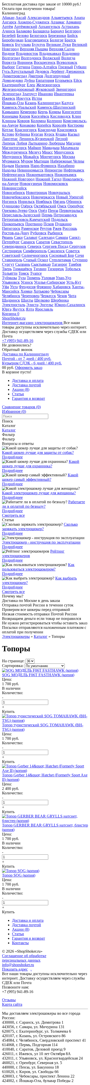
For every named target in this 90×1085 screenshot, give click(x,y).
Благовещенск (36, 40)
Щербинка (60, 300)
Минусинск (64, 152)
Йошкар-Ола (13, 103)
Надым (8, 166)
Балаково (24, 31)
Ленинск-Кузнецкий (36, 139)
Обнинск (74, 201)
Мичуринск (12, 157)
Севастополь (62, 242)
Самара (62, 237)
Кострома (76, 125)
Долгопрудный (57, 76)
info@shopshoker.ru (18, 965)
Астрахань (70, 26)
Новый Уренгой (70, 197)
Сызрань (22, 264)
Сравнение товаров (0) (21, 407)
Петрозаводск (65, 215)
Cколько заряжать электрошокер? (40, 526)
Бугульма (23, 44)
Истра (37, 98)
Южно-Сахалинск (69, 305)
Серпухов (77, 246)
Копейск (44, 125)
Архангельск (49, 26)
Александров (38, 17)
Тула (22, 278)
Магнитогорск (14, 148)
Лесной (61, 139)
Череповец (30, 296)
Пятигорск (11, 228)
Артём (7, 26)
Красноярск (67, 130)
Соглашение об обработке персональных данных (24, 958)
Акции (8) (20, 389)
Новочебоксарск (16, 197)
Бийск (72, 35)
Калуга (68, 103)
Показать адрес (17, 969)
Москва (68, 157)
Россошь (69, 228)
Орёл (42, 210)
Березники (57, 35)
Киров (24, 116)
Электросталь (13, 305)
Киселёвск (40, 116)
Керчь (43, 112)
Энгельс (47, 305)
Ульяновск (11, 282)
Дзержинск (75, 71)
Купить (8, 711)
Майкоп (34, 148)
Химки (26, 291)
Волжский (51, 58)
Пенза (53, 210)
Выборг (8, 67)
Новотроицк (36, 192)
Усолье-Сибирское (49, 282)
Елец (31, 85)
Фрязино (44, 287)
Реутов (46, 228)
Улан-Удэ (63, 278)
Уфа (5, 287)
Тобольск (73, 269)
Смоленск (56, 251)
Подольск (59, 219)
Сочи (79, 255)
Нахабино (66, 166)
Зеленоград (11, 94)
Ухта (14, 287)
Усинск (27, 282)
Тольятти (10, 273)
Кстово (8, 134)
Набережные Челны (67, 161)
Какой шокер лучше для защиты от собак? (38, 452)
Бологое (57, 40)
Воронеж (25, 62)
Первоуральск (71, 210)
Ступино (80, 260)
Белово (23, 35)
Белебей (9, 35)
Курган (37, 134)
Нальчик (22, 166)
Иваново (45, 94)
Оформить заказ (28, 367)
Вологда (68, 58)
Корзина (10, 314)
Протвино (33, 224)
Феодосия (27, 287)
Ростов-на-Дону (15, 233)
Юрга (7, 309)
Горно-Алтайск (44, 67)
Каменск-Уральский (19, 107)
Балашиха (41, 31)
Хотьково (42, 291)
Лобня (21, 143)
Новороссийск (14, 188)
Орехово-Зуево (15, 210)
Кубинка (22, 134)
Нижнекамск (65, 174)
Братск (70, 40)
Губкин (80, 67)
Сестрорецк (12, 251)
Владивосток (27, 53)
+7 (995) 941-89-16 (17, 340)
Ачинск (8, 31)
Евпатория (45, 80)
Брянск (8, 44)
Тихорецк (56, 269)
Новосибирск (13, 192)
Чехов (62, 296)
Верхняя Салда (61, 49)
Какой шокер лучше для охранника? (40, 463)
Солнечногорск (35, 255)
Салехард (46, 237)
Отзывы (9, 1000)
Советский (11, 255)
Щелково (42, 300)
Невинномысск (30, 170)
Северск (35, 246)
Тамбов (74, 264)
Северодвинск (14, 246)
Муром (27, 161)
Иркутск (23, 98)
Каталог (9, 430)
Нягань (59, 201)
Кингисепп (71, 112)
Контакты (20, 943)
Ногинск (9, 201)
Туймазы (9, 278)
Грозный (65, 67)
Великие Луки (58, 44)
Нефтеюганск (13, 174)
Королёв (59, 125)
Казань (30, 103)
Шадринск (11, 300)
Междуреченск (15, 152)
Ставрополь (12, 260)
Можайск (31, 157)
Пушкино (63, 224)
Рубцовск (38, 233)
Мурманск (11, 161)
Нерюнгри (53, 170)
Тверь (7, 269)
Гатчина (23, 67)
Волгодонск (31, 58)
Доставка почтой (26, 385)
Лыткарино (38, 143)
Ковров (23, 121)
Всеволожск (66, 62)
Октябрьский (45, 206)
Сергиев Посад (55, 246)
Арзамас (57, 22)
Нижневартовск (40, 174)
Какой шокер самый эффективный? (40, 477)
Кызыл (74, 134)
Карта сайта (12, 1004)
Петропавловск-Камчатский (26, 219)
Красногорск (26, 130)
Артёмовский (25, 26)
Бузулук (38, 44)
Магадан (73, 143)
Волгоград (11, 58)
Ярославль (44, 309)
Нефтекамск (74, 170)
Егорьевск (63, 80)
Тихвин (39, 269)
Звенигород (66, 89)
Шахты (27, 300)
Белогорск (38, 35)
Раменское (30, 228)
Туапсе (36, 273)
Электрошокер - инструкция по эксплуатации (41, 542)
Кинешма (10, 116)
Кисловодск (60, 116)
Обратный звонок (17, 349)
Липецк (8, 143)
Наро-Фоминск (43, 166)
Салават (31, 237)
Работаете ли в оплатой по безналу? (43, 504)
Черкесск (48, 296)
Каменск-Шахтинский (56, 107)
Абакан (8, 17)
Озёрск (27, 206)
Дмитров (35, 76)
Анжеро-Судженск (34, 22)
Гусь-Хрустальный (18, 71)
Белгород (73, 31)
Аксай (21, 17)
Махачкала (69, 148)
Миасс (47, 152)
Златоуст (29, 94)
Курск (49, 134)
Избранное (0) (14, 411)
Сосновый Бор (61, 255)
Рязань (7, 237)
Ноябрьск (44, 201)
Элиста (32, 305)
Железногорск (48, 85)
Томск (23, 273)
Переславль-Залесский (21, 215)
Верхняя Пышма (34, 49)
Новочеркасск (43, 197)
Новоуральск (59, 192)
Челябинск (11, 296)
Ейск (78, 80)
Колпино (54, 121)
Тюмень (33, 278)
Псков (49, 224)
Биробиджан (13, 40)
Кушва (61, 134)
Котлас (8, 130)
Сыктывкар (41, 264)
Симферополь (35, 251)
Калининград (13, 13)
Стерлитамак (60, 260)
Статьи (18, 394)
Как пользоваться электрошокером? (38, 567)
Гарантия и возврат (28, 398)
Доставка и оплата (28, 380)
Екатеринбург (14, 85)
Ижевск (8, 98)
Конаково (28, 125)
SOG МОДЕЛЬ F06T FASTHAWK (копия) (38, 675)
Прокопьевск (13, 224)
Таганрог (60, 264)
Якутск (18, 309)
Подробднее (12, 457)
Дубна (29, 80)
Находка (9, 170)
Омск (61, 206)
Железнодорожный (18, 89)
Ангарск (9, 22)
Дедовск (42, 71)
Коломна (38, 121)
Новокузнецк (31, 183)
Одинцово (11, 206)
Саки (18, 237)
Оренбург (76, 206)
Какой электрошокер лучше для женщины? (39, 493)
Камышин (10, 112)
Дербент (57, 71)
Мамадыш (51, 148)
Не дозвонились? (16, 345)
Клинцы (9, 121)
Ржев (57, 228)
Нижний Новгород (18, 179)
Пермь (47, 215)
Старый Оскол (35, 260)
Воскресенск (45, 62)
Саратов (43, 242)
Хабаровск (61, 287)
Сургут (8, 264)
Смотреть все (13, 515)
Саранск (28, 242)
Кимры (55, 112)
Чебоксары (59, 291)
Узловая (48, 278)
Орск (32, 210)
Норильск (26, 201)
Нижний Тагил (49, 179)
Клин (76, 116)
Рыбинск (55, 233)
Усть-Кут (73, 282)
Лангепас (10, 139)
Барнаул (57, 31)
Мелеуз (34, 152)
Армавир (73, 22)
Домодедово (12, 80)
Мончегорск (50, 157)
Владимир (71, 53)
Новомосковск (55, 183)
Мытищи (41, 161)
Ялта (30, 309)
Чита (72, 296)
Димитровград (14, 76)
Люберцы (56, 143)
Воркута (9, 62)
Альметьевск (62, 17)
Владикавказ (50, 53)
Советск (73, 251)
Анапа (79, 17)
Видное (8, 53)
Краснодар (47, 130)
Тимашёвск (22, 269)
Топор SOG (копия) (18, 875)
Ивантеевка (64, 94)
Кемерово (28, 112)
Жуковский (45, 89)
